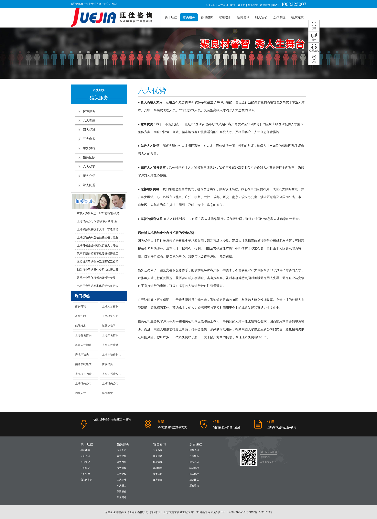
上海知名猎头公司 (113, 335)
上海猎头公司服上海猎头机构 (86, 383)
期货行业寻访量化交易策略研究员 (97, 269)
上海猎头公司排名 (113, 383)
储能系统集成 (83, 364)
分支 (314, 62)
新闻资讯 (243, 17)
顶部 (314, 28)
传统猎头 (107, 364)
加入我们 (261, 17)
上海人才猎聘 (110, 344)
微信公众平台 (237, 5)
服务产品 (194, 462)
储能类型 (107, 393)
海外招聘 (80, 316)
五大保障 (158, 450)
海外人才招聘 (83, 344)
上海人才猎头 (110, 306)
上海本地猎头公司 (113, 354)
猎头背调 (80, 306)
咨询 (314, 39)
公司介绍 (85, 456)
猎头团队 (89, 157)
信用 (216, 422)
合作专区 (279, 17)
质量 (160, 422)
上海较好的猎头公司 (86, 373)
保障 (270, 422)
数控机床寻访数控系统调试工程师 (97, 261)
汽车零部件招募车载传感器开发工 (97, 253)
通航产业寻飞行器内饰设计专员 (96, 277)
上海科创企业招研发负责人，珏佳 (97, 245)
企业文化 (85, 462)
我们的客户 (86, 479)
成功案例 (158, 468)
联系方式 (297, 17)
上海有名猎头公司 (86, 335)
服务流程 (89, 148)
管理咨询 (207, 17)
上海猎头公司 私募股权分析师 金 (97, 221)
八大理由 (89, 120)
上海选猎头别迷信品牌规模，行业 (97, 237)
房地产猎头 (82, 354)
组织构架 (85, 450)
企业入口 (210, 5)
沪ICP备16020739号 (260, 512)
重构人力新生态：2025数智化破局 (98, 213)
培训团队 (194, 479)
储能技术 (80, 325)
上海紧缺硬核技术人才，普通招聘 (97, 229)
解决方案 (158, 462)
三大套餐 (89, 139)
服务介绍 (89, 175)
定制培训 (225, 17)
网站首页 (265, 5)
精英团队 (158, 473)
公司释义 (85, 468)
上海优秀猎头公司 (113, 373)
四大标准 (89, 129)
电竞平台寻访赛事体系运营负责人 (97, 285)
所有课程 (195, 444)
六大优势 (89, 166)
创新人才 (80, 393)
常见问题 (89, 185)
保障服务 (89, 111)
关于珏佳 (171, 17)
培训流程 (194, 468)
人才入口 (223, 5)
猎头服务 (189, 17)
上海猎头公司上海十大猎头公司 (113, 316)
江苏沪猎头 (109, 325)
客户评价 (85, 473)
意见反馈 (253, 5)
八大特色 (194, 456)
